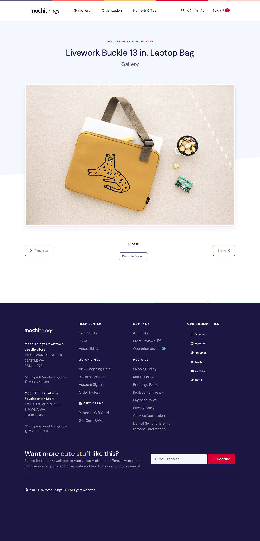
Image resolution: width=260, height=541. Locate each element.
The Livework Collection (130, 41)
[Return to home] (45, 10)
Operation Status (147, 348)
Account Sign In (91, 384)
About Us (140, 333)
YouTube (201, 371)
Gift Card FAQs (91, 420)
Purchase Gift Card (94, 413)
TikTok (200, 380)
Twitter (200, 362)
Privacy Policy (144, 408)
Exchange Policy (145, 384)
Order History (89, 392)
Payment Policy (145, 400)
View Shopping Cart (94, 369)
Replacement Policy (148, 392)
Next (222, 250)
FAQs (83, 341)
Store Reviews (144, 341)
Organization (112, 10)
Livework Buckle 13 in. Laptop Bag (130, 52)
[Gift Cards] (195, 10)
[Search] (182, 10)
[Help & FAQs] (189, 10)
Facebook (202, 334)
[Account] (202, 10)
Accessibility (89, 348)
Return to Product (133, 256)
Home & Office (144, 10)
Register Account (92, 377)
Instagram (202, 343)
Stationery (82, 10)
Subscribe (224, 459)
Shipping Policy (144, 369)
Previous (41, 250)
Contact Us (88, 333)
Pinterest (201, 352)
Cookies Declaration (149, 415)
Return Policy (143, 377)
